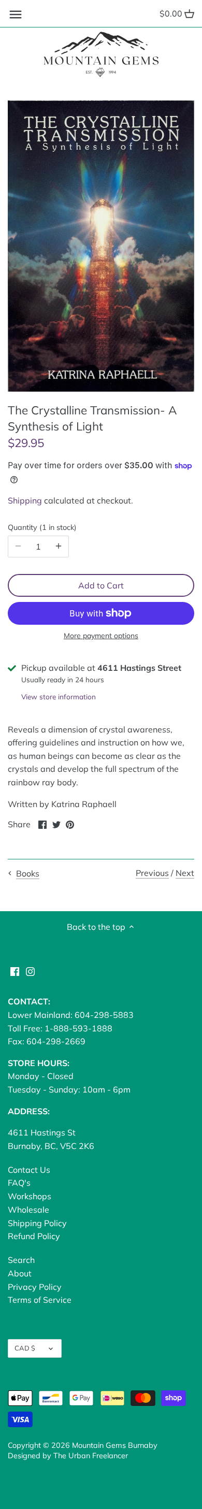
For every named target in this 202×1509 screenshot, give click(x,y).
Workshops (29, 1196)
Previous (152, 873)
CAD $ (25, 1348)
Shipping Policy (37, 1223)
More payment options (101, 636)
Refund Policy (34, 1236)
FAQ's (19, 1182)
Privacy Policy (35, 1287)
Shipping (25, 500)
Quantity (41, 527)
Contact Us (29, 1170)
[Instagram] (30, 970)
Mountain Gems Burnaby (114, 1445)
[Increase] (58, 546)
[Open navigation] (15, 14)
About (20, 1273)
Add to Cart (101, 585)
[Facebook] (14, 970)
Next (185, 873)
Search (21, 1260)
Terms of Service (39, 1300)
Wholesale (28, 1209)
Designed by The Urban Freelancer (68, 1455)
